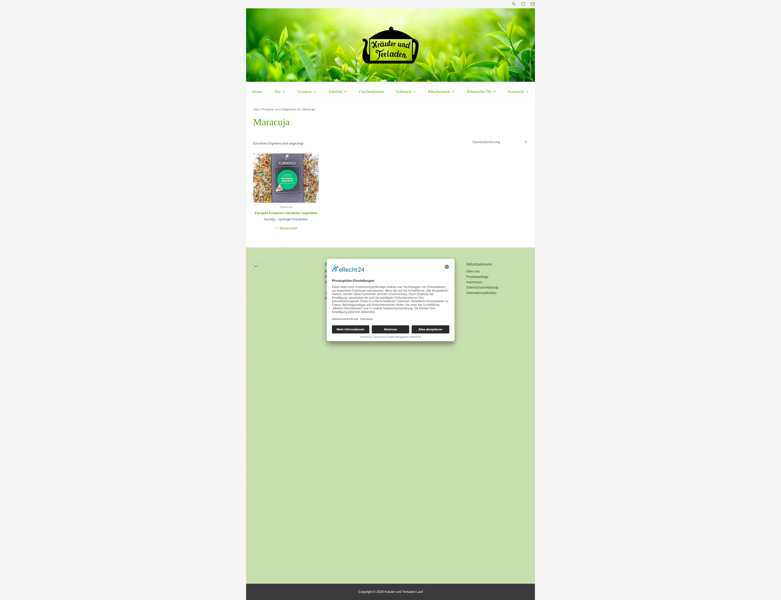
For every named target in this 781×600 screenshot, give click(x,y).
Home (257, 91)
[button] (514, 4)
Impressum (474, 282)
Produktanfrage (477, 277)
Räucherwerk (439, 91)
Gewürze (304, 91)
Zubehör (335, 91)
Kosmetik (516, 91)
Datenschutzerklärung (482, 287)
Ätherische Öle (479, 91)
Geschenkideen (371, 91)
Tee (277, 91)
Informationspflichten (481, 293)
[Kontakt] (532, 4)
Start (256, 109)
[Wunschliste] (523, 4)
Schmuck (403, 91)
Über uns (473, 271)
